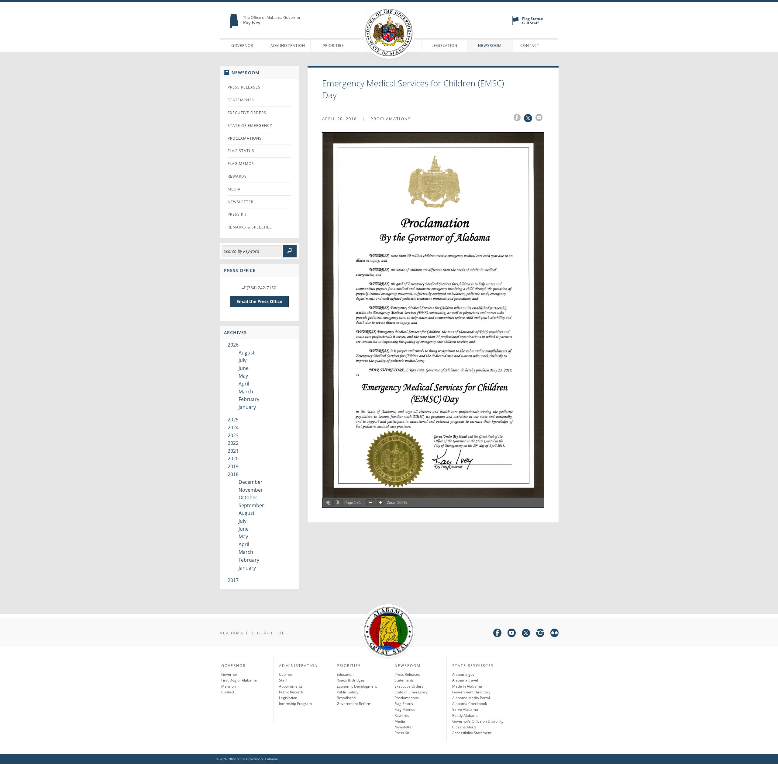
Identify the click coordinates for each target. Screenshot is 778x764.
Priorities (333, 45)
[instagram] (540, 634)
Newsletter (240, 201)
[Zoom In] (380, 502)
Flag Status (241, 150)
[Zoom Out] (370, 502)
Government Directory (471, 692)
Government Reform (354, 703)
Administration (287, 45)
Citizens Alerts (464, 727)
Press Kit (237, 214)
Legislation (444, 45)
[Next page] (338, 502)
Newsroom (490, 45)
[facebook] (497, 634)
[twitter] (526, 634)
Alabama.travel (465, 680)
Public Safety (347, 692)
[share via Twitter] (529, 118)
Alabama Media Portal (471, 697)
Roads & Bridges (351, 680)
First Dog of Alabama (239, 680)
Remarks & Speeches (250, 227)
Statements (241, 100)
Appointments (291, 686)
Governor (242, 45)
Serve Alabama (465, 709)
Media (234, 189)
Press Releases (244, 87)
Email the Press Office (259, 301)
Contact (529, 45)
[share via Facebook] (519, 118)
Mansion (228, 686)
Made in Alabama (467, 686)
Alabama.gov (463, 674)
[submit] (290, 251)
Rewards (237, 176)
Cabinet (285, 674)
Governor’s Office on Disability (477, 721)
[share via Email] (539, 118)
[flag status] (515, 23)
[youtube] (512, 634)
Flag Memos (241, 163)
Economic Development (357, 686)
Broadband (346, 697)
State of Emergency (250, 125)
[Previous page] (328, 502)
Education (345, 674)
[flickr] (554, 634)
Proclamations (245, 138)
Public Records (291, 692)
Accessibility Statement (471, 732)
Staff (283, 680)
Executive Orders (247, 112)
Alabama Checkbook (469, 703)
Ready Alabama (465, 715)
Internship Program (295, 703)
